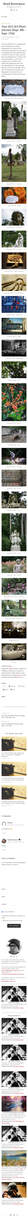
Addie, (15, 1114)
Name (4, 889)
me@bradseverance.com (8, 981)
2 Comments (5, 39)
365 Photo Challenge (11, 706)
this (10, 668)
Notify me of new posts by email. (12, 920)
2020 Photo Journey (18, 1204)
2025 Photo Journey (18, 1008)
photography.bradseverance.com (11, 970)
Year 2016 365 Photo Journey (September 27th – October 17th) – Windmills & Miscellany (13, 754)
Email (4, 896)
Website (4, 904)
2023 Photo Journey (18, 1040)
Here (18, 675)
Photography (6, 23)
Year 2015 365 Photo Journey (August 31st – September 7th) (13, 716)
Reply (4, 833)
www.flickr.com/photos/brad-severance (13, 974)
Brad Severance (14, 4)
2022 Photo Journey (18, 1093)
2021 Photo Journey (18, 1147)
